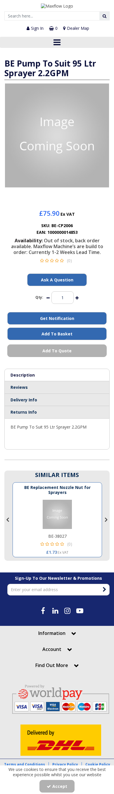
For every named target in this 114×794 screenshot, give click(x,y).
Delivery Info (24, 400)
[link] (51, 193)
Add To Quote (57, 351)
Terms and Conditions (24, 764)
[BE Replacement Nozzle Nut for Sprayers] (57, 514)
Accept (59, 786)
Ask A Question (57, 280)
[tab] (57, 375)
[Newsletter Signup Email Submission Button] (104, 590)
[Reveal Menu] (57, 42)
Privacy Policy (65, 764)
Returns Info (24, 412)
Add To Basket (57, 334)
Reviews (19, 387)
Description (23, 375)
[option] (57, 135)
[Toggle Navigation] (57, 42)
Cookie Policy (97, 764)
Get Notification (57, 318)
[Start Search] (104, 16)
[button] (57, 260)
